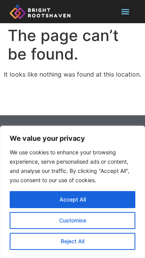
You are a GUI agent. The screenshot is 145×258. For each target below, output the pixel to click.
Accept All (73, 199)
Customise (72, 220)
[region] (72, 192)
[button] (125, 11)
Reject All (72, 241)
